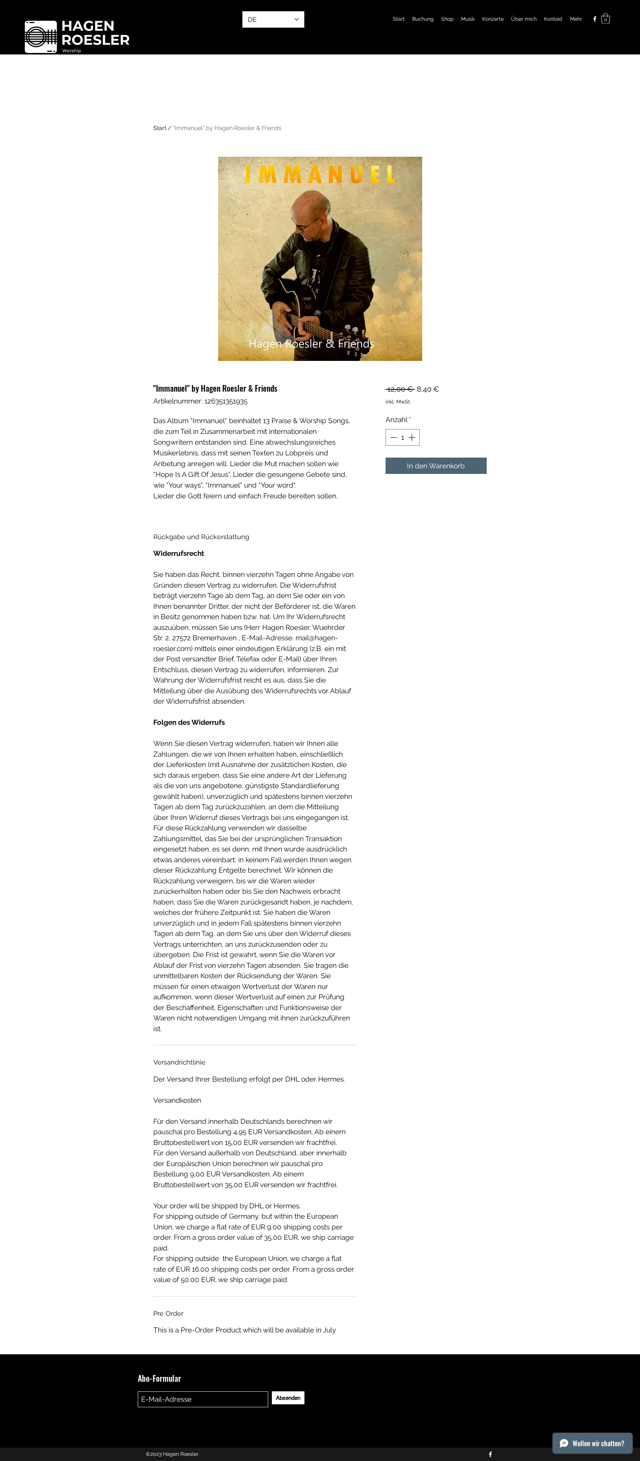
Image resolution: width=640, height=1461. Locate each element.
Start (159, 128)
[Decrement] (393, 437)
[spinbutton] (402, 437)
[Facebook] (595, 19)
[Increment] (412, 437)
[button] (605, 18)
